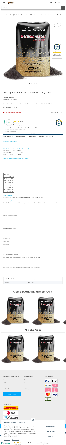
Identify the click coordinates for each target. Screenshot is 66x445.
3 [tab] (33, 83)
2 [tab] (31, 83)
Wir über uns (28, 383)
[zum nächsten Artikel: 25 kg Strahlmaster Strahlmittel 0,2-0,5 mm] (61, 15)
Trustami (26, 380)
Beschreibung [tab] (8, 136)
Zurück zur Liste (9, 15)
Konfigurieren (50, 431)
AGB (4, 383)
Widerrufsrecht (7, 389)
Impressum (7, 440)
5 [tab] (36, 83)
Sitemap (26, 386)
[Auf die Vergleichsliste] (54, 25)
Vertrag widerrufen (12, 394)
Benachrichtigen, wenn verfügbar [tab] (41, 136)
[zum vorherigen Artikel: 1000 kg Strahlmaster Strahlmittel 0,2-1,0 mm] (57, 15)
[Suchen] (63, 8)
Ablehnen (50, 436)
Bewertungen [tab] (21, 136)
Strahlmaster (13, 99)
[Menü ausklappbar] (4, 2)
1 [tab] (29, 83)
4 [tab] (34, 83)
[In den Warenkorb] (4, 20)
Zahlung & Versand (29, 389)
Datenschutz (15, 440)
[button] (47, 2)
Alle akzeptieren (50, 426)
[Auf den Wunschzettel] (59, 25)
